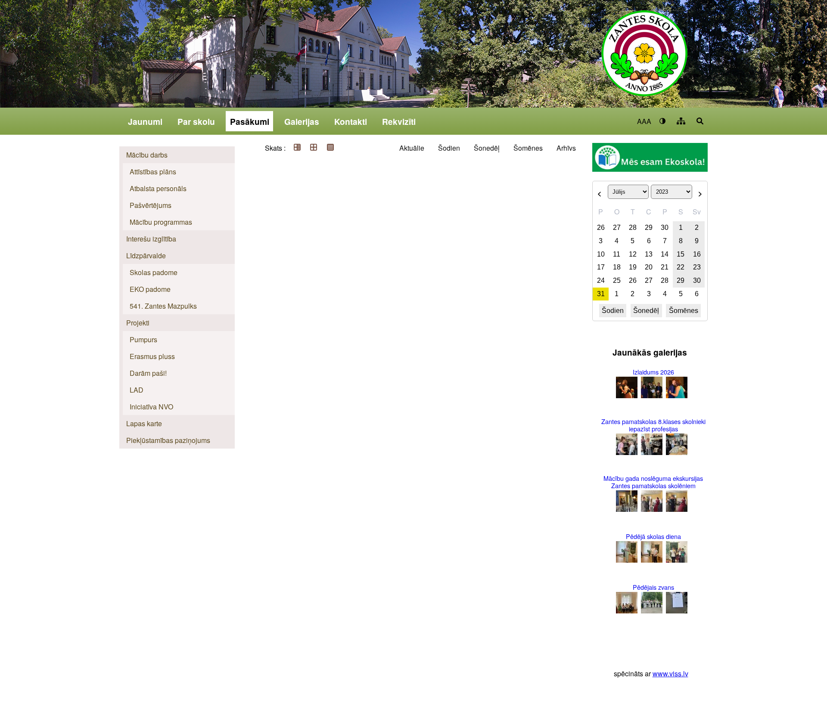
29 (649, 227)
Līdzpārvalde (146, 255)
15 (680, 254)
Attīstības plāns (153, 171)
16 (697, 254)
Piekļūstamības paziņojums (168, 440)
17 (601, 267)
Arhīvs (566, 148)
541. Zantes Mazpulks (163, 306)
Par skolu (196, 121)
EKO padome (150, 289)
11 (616, 254)
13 (649, 254)
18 (617, 267)
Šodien (449, 148)
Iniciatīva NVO (151, 407)
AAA (644, 121)
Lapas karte (144, 423)
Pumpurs (143, 339)
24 (601, 280)
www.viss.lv (670, 673)
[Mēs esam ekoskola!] (650, 158)
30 (664, 227)
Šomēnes (528, 148)
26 (601, 227)
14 (664, 254)
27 (617, 227)
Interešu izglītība (151, 239)
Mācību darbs (147, 155)
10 (601, 254)
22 (680, 267)
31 (601, 293)
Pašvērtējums (150, 205)
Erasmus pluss (152, 356)
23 (697, 267)
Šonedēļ (487, 148)
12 (633, 254)
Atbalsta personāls (158, 188)
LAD (136, 390)
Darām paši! (148, 373)
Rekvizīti (399, 121)
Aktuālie (411, 148)
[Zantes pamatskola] (644, 59)
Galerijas (301, 121)
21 (664, 267)
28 (633, 227)
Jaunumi (145, 121)
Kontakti (350, 121)
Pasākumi (249, 121)
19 (633, 267)
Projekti (137, 323)
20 (649, 267)
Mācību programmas (161, 222)
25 (617, 280)
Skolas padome (153, 272)
